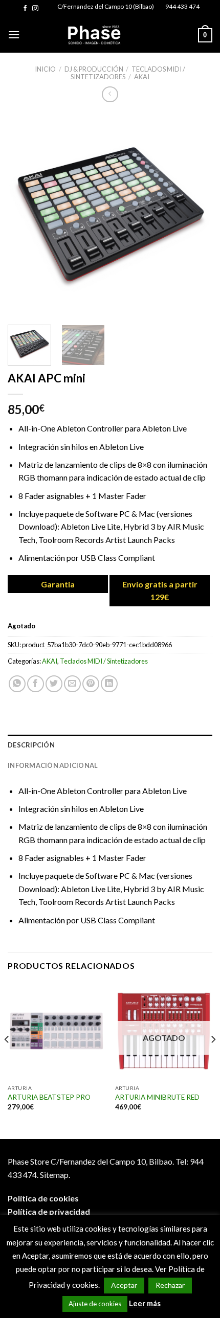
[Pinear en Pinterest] (90, 683)
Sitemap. (55, 1174)
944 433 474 (182, 6)
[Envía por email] (72, 683)
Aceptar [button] (124, 1285)
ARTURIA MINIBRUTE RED (157, 1097)
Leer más (145, 1303)
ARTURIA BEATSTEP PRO (49, 1097)
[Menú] (14, 34)
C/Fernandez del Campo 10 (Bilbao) (105, 6)
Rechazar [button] (170, 1285)
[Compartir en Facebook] (35, 683)
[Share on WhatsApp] (17, 683)
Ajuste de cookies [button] (95, 1304)
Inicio (45, 69)
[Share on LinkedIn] (109, 683)
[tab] (110, 745)
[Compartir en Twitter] (54, 683)
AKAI (141, 77)
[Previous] (24, 214)
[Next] (195, 214)
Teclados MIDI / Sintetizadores (104, 661)
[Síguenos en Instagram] (35, 8)
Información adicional (53, 765)
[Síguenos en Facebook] (25, 8)
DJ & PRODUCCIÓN (93, 69)
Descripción (31, 745)
